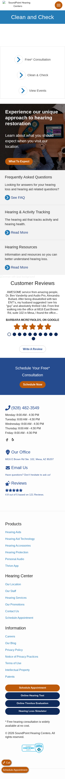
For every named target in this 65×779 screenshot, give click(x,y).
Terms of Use (13, 663)
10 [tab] (56, 334)
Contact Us (12, 611)
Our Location (13, 584)
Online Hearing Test (32, 695)
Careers (10, 636)
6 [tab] (35, 334)
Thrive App (12, 565)
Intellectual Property (17, 669)
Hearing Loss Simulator (32, 711)
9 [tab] (51, 334)
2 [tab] (14, 334)
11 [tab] (33, 338)
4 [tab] (25, 334)
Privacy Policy (14, 649)
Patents (10, 676)
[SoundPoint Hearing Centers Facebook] (7, 440)
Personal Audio (14, 559)
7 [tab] (40, 334)
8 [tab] (45, 334)
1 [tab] (9, 334)
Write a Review (32, 349)
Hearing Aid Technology (20, 538)
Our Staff (10, 591)
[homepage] (18, 5)
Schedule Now (32, 384)
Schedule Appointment (19, 617)
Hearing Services (16, 597)
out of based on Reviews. (24, 488)
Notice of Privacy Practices (21, 656)
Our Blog (10, 643)
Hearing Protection (16, 552)
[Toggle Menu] (58, 5)
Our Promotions (14, 604)
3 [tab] (19, 334)
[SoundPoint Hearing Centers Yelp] (13, 440)
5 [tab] (30, 334)
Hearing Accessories (18, 545)
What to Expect (19, 161)
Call (7, 762)
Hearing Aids (13, 532)
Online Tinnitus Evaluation (32, 703)
